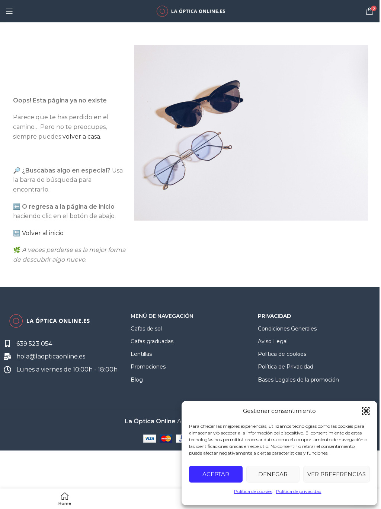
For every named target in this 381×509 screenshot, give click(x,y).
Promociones (148, 366)
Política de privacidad (298, 491)
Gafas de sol (146, 328)
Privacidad (274, 316)
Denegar (273, 474)
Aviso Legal (273, 341)
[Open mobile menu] (9, 11)
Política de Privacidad (285, 366)
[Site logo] (190, 10)
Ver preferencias (336, 474)
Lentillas (141, 354)
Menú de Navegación (162, 316)
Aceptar (215, 474)
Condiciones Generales (287, 328)
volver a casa (81, 136)
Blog (137, 379)
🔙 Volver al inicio (38, 233)
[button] (366, 411)
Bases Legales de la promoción (298, 379)
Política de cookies (253, 491)
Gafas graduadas (152, 341)
